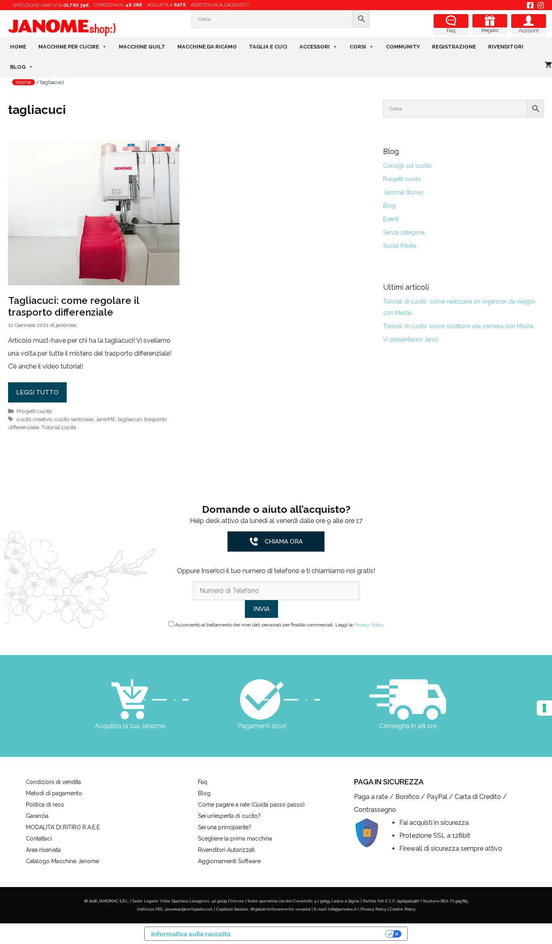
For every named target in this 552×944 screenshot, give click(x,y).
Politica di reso (45, 804)
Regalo (489, 30)
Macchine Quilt (142, 47)
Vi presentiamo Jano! (410, 339)
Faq (451, 30)
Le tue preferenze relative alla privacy (311, 934)
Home (18, 47)
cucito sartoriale (74, 419)
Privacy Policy (369, 625)
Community (403, 47)
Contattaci (39, 838)
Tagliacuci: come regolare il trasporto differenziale (73, 306)
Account (528, 30)
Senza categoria (404, 232)
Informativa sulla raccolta (190, 934)
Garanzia (37, 816)
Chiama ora (284, 541)
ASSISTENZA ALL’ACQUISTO (220, 5)
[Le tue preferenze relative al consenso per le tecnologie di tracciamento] (544, 708)
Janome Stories (403, 192)
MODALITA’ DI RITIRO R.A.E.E (63, 827)
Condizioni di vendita (53, 782)
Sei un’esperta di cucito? (229, 816)
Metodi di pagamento (54, 793)
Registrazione (454, 47)
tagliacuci (130, 419)
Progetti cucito (34, 411)
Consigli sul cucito (407, 165)
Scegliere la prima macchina (235, 838)
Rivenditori (505, 47)
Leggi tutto (37, 392)
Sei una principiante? (224, 827)
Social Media (399, 245)
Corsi (358, 47)
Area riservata (43, 850)
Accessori (314, 47)
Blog (17, 67)
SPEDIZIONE (51, 5)
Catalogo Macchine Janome (62, 861)
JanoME (106, 419)
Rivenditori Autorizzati (226, 850)
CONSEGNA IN (118, 5)
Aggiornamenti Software (229, 861)
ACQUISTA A (166, 5)
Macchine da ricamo (207, 47)
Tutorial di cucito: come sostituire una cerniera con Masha (458, 326)
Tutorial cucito (58, 427)
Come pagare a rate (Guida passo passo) (251, 804)
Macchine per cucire (68, 47)
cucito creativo (34, 419)
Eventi (390, 219)
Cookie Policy (402, 909)
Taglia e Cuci (268, 47)
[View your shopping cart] (548, 65)
